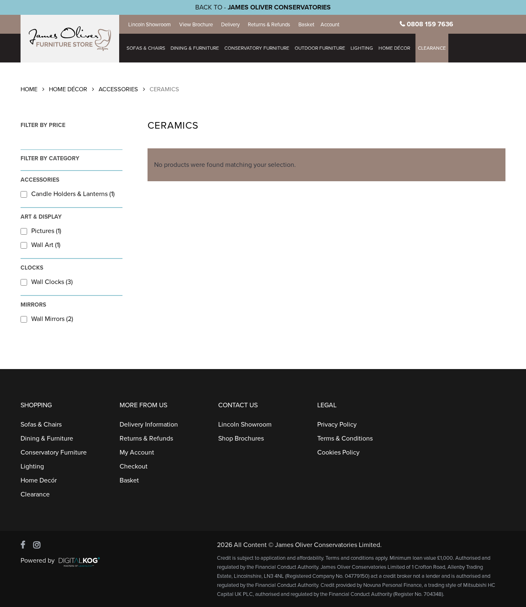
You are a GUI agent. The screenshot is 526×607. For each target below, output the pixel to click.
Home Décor (68, 89)
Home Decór (39, 480)
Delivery (230, 24)
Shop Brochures (241, 438)
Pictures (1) (46, 231)
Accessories (118, 89)
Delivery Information (149, 424)
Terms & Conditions (345, 438)
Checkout (134, 466)
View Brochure (196, 24)
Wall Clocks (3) (52, 282)
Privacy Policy (337, 424)
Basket (306, 24)
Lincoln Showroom (149, 24)
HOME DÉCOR (394, 48)
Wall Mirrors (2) (52, 319)
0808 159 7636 (430, 24)
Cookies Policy (338, 452)
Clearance (432, 48)
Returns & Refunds (269, 24)
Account (330, 24)
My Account (137, 452)
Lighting (362, 48)
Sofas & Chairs (146, 48)
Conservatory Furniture (256, 48)
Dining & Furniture (195, 48)
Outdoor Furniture (320, 48)
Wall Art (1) (45, 245)
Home (29, 89)
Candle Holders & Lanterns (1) (73, 194)
